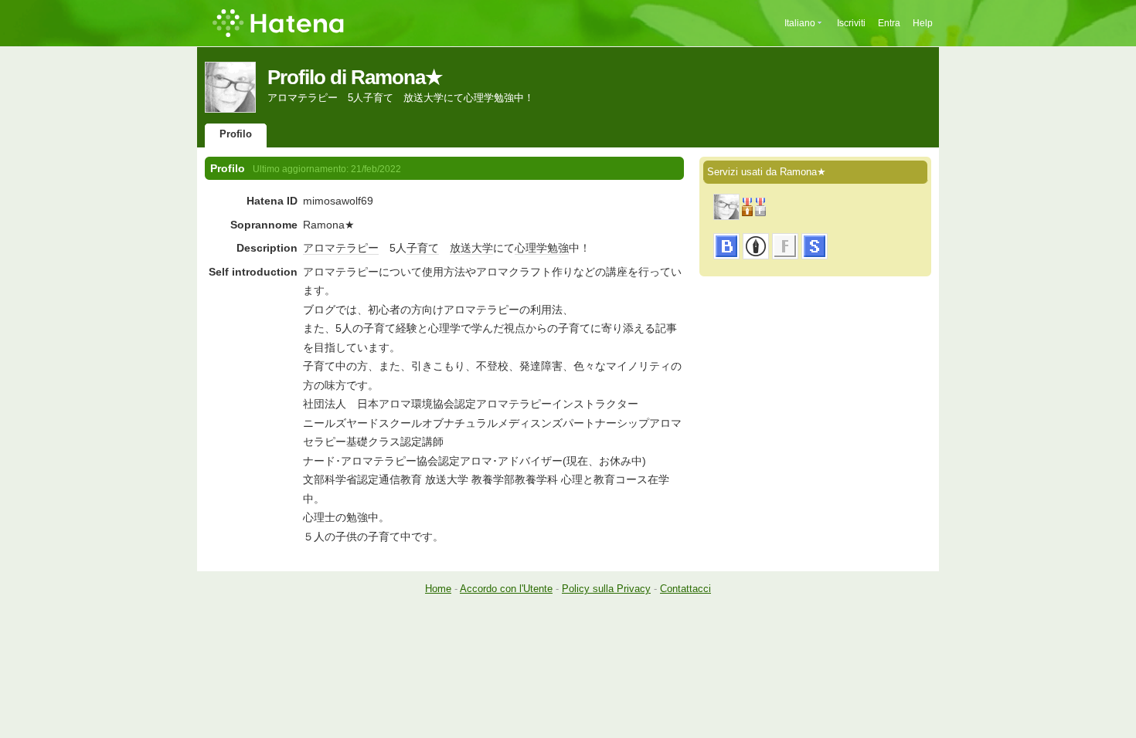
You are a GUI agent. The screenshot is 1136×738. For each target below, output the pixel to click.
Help (923, 23)
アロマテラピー (341, 248)
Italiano (799, 23)
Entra (889, 23)
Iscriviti (851, 23)
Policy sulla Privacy (606, 588)
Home (438, 588)
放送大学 (471, 248)
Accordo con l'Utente (506, 588)
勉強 (558, 248)
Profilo (235, 134)
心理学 (531, 248)
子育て (422, 248)
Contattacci (685, 588)
